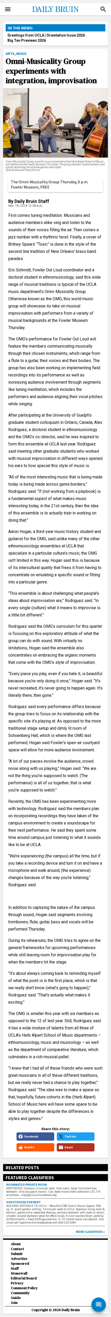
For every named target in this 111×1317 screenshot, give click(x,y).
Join (14, 1302)
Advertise (19, 1258)
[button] (103, 9)
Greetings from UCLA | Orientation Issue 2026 (46, 35)
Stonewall (19, 1273)
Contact (17, 1248)
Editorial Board (24, 1278)
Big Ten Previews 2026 (26, 40)
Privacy (17, 1283)
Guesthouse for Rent (23, 1202)
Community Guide (20, 1295)
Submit (16, 1253)
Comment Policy (24, 1288)
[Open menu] (7, 9)
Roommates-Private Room (26, 1184)
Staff (15, 1268)
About (16, 1244)
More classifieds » (90, 1232)
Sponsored (20, 1263)
